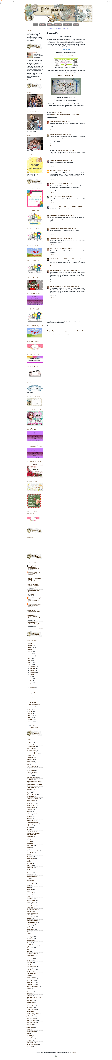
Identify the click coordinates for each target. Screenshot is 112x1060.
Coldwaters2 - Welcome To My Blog (34, 623)
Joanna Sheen (31, 883)
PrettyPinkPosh (31, 973)
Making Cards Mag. (32, 920)
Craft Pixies (30, 796)
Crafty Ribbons (31, 803)
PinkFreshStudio (31, 966)
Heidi (28, 861)
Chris (51, 121)
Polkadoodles (31, 969)
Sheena (29, 988)
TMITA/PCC (30, 1027)
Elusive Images (31, 831)
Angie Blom (30, 757)
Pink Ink (29, 964)
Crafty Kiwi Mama (33, 566)
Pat (54, 112)
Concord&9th (31, 789)
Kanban (29, 894)
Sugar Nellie (30, 1011)
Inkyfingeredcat (54, 228)
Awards (76, 24)
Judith (52, 238)
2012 (30, 715)
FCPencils (30, 843)
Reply (51, 130)
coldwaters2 (53, 215)
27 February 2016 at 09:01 (70, 270)
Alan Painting (31, 748)
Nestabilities (30, 947)
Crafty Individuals (32, 802)
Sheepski (29, 990)
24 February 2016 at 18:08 (63, 160)
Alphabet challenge (32, 753)
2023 (30, 649)
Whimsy (29, 1040)
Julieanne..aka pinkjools (57, 206)
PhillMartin (30, 960)
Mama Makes (31, 924)
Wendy (52, 160)
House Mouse (31, 871)
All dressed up (31, 752)
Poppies (31, 699)
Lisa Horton (30, 911)
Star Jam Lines (31, 1005)
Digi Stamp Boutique (33, 824)
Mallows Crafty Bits (34, 572)
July (31, 676)
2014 (30, 711)
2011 (30, 717)
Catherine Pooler (32, 777)
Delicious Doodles (32, 813)
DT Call (29, 829)
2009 (30, 722)
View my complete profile (34, 79)
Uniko (28, 1033)
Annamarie (30, 761)
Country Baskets (31, 794)
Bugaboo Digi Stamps (66, 55)
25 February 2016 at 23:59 (63, 248)
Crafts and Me (31, 800)
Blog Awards (58, 24)
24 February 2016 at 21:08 (63, 183)
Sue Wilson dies (31, 1009)
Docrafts (29, 827)
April (31, 683)
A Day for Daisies (32, 744)
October (32, 670)
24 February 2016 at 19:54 (62, 170)
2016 (30, 664)
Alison (52, 170)
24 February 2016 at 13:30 (63, 134)
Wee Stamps (30, 1038)
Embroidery (30, 836)
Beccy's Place (31, 772)
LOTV (28, 914)
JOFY (28, 887)
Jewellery (42, 24)
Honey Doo (30, 867)
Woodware (30, 1046)
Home (35, 24)
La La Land (30, 898)
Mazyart (29, 926)
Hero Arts (29, 863)
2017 (30, 662)
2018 (30, 660)
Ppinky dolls (30, 971)
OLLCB (29, 951)
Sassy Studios (31, 982)
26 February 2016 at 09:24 (73, 258)
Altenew (29, 755)
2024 (30, 647)
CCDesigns (30, 779)
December (33, 666)
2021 (30, 654)
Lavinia (29, 904)
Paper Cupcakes (31, 953)
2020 (30, 656)
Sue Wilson (30, 1007)
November (33, 668)
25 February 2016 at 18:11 (68, 228)
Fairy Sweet (31, 580)
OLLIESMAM (32, 615)
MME (28, 933)
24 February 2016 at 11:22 (62, 121)
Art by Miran (30, 763)
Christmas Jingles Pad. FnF (35, 781)
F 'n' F (28, 838)
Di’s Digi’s (30, 816)
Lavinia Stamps (31, 905)
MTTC (28, 942)
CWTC (29, 811)
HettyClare (30, 865)
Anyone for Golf (34, 693)
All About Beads (31, 750)
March (32, 685)
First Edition (30, 845)
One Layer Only (33, 689)
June (31, 678)
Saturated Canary (32, 984)
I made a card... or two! (34, 611)
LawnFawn (30, 907)
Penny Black (30, 958)
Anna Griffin (30, 759)
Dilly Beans (30, 825)
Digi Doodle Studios (33, 822)
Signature (29, 995)
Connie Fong (30, 791)
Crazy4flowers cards (34, 604)
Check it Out (33, 695)
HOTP (28, 869)
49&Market (30, 742)
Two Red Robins (31, 1031)
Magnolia (29, 918)
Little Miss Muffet (32, 913)
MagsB (52, 183)
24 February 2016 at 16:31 (66, 150)
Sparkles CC (30, 1000)
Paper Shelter (31, 955)
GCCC (29, 854)
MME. (28, 935)
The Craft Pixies (31, 1018)
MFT (28, 931)
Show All (41, 628)
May (31, 680)
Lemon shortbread (32, 909)
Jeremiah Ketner (31, 882)
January (32, 706)
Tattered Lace (31, 1016)
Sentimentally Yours (32, 986)
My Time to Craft (32, 946)
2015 (30, 709)
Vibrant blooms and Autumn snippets (33, 586)
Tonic (28, 1029)
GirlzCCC (29, 856)
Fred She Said (31, 852)
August (32, 674)
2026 (30, 643)
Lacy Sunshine (31, 900)
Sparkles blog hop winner (34, 997)
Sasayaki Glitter (31, 979)
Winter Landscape (34, 704)
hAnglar (29, 860)
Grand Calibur (31, 858)
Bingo (28, 774)
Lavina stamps (31, 902)
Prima (28, 975)
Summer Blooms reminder (32, 574)
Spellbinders (30, 1002)
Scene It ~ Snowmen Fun (65, 75)
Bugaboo (53, 114)
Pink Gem (29, 962)
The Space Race (34, 697)
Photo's (50, 24)
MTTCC (29, 944)
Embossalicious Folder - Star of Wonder (69, 114)
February (32, 687)
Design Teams (67, 24)
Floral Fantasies (33, 584)
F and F (29, 839)
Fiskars (29, 847)
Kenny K (29, 896)
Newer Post (51, 331)
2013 (30, 713)
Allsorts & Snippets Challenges (33, 593)
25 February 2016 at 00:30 (63, 196)
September (33, 672)
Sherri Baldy (30, 991)
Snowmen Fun (33, 691)
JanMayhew (30, 880)
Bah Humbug (30, 770)
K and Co (29, 891)
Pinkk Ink (29, 968)
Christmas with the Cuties (34, 784)
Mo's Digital (30, 937)
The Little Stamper (55, 270)
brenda (52, 134)
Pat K (51, 196)
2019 (30, 658)
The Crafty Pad (31, 1020)
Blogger (74, 1052)
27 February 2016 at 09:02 (70, 286)
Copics (29, 792)
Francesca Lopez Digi (33, 851)
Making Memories (32, 922)
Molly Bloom (30, 940)
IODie (28, 878)
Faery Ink (29, 841)
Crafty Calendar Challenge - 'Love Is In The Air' (34, 618)
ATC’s (28, 768)
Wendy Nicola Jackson (57, 258)
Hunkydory (30, 872)
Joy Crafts (30, 889)
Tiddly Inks (30, 1024)
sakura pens (30, 977)
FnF (28, 849)
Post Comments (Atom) (62, 334)
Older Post (81, 331)
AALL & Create (31, 746)
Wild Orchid (30, 1042)
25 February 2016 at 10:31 (66, 215)
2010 (30, 719)
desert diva (31, 610)
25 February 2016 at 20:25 (63, 238)
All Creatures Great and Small (35, 701)
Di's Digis (29, 818)
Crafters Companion (33, 798)
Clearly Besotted (31, 787)
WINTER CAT (32, 625)
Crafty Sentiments (32, 805)
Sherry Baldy (30, 993)
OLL (28, 949)
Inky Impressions (32, 876)
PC (27, 957)
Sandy (52, 248)
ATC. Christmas (31, 766)
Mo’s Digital (30, 938)
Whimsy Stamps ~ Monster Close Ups (33, 568)
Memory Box (30, 929)
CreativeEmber (31, 807)
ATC (28, 764)
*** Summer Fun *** (33, 600)
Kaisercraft (30, 893)
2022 (30, 651)
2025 (30, 645)
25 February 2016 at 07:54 (73, 206)
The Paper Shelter (32, 1022)
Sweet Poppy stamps (33, 1013)
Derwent (29, 814)
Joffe (28, 885)
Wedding (29, 1037)
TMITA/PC (30, 1026)
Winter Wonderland (32, 1044)
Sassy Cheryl (31, 980)
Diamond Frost (31, 820)
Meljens (29, 927)
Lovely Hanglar (31, 916)
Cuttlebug (29, 809)
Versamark (30, 1035)
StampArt (29, 1004)
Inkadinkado (30, 874)
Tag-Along (30, 1015)
